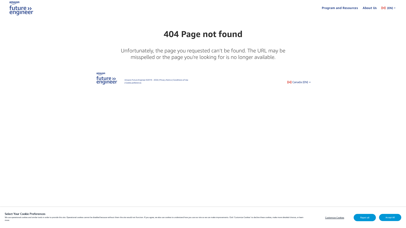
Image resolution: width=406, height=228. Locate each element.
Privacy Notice (166, 80)
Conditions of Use (180, 80)
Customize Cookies (334, 217)
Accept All (390, 217)
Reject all (364, 217)
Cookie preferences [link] (133, 83)
